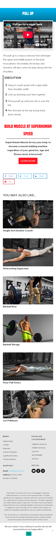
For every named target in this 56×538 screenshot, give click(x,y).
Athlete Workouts (39, 448)
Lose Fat (35, 451)
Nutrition (35, 459)
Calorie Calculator (10, 452)
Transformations (9, 459)
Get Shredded (37, 455)
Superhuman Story (10, 456)
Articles (6, 445)
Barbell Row (28, 294)
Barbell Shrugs (28, 332)
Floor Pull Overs (28, 370)
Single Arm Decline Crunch (28, 218)
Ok (28, 534)
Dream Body (8, 441)
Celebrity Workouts (39, 444)
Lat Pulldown (28, 408)
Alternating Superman (28, 256)
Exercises (6, 448)
